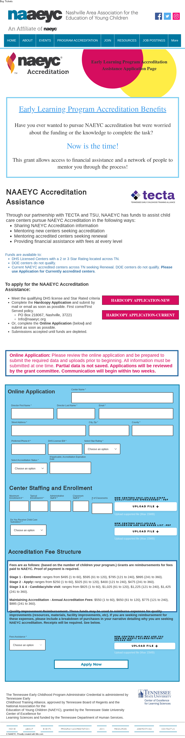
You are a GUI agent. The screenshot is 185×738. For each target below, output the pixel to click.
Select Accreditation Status (24, 460)
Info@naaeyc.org (32, 319)
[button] (146, 506)
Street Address (18, 422)
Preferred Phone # (20, 441)
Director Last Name (66, 405)
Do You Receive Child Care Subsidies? (23, 521)
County (135, 422)
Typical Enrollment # (36, 497)
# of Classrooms (100, 498)
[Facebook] (158, 16)
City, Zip (93, 422)
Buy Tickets (6, 1)
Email (101, 405)
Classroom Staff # (78, 497)
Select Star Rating (93, 441)
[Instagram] (176, 16)
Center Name (78, 389)
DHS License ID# (56, 441)
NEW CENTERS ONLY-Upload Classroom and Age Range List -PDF (143, 524)
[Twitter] (167, 16)
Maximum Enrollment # (15, 497)
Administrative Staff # (57, 497)
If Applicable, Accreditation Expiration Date (68, 458)
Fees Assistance (17, 637)
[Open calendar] (85, 467)
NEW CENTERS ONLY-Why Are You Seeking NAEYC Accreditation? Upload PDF (139, 638)
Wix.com (39, 734)
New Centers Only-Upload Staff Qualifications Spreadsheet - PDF (142, 499)
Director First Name (20, 405)
